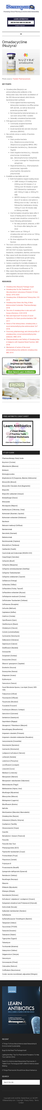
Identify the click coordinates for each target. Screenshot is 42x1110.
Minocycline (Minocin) (10, 796)
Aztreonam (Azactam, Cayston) (13, 514)
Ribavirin (5, 883)
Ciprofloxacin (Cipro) (9, 620)
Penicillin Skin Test (9, 844)
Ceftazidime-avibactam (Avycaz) (13, 593)
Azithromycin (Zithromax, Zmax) (13, 510)
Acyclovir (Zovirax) (8, 462)
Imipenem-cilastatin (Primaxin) (13, 733)
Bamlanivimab (7, 529)
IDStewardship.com (9, 1100)
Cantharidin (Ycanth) (9, 549)
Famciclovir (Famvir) (9, 683)
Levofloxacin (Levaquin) (10, 765)
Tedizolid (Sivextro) (9, 931)
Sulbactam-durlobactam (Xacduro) (14, 911)
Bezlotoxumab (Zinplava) (11, 541)
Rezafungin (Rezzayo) (10, 879)
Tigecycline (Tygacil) (9, 939)
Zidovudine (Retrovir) (9, 966)
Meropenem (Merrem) (10, 777)
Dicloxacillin (6, 652)
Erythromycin (6, 679)
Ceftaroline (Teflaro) (9, 585)
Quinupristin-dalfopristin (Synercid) (14, 871)
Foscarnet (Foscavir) (9, 706)
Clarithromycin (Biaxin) (10, 624)
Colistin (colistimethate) (10, 632)
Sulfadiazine (6, 915)
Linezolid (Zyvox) (8, 769)
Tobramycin (6, 943)
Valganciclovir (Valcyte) (10, 954)
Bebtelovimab (7, 537)
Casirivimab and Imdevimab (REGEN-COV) (17, 553)
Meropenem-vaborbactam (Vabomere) (15, 781)
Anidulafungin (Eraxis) (10, 498)
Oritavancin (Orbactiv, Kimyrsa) (13, 820)
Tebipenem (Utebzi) (9, 923)
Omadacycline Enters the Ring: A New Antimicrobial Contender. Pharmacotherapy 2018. (21, 305)
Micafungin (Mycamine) (10, 793)
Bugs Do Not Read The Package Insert (14, 1050)
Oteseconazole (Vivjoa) (10, 828)
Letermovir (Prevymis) (10, 761)
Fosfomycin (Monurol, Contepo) (13, 710)
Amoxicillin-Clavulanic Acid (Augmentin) (16, 486)
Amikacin (5, 470)
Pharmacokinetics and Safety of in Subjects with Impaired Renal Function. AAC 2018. (22, 342)
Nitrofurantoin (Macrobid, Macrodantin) (15, 812)
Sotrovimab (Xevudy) (9, 907)
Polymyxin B (6, 864)
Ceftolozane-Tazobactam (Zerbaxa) (14, 600)
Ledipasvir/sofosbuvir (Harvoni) (13, 753)
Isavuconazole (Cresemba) (11, 741)
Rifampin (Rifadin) (8, 891)
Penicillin (5, 840)
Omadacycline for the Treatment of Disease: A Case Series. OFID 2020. (22, 292)
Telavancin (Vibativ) (9, 935)
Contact (21, 1103)
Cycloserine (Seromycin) (11, 636)
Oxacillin (5, 832)
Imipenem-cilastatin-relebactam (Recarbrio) (17, 737)
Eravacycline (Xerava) (9, 671)
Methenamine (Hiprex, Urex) (12, 789)
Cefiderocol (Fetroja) (9, 581)
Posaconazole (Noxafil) (10, 868)
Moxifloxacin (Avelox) (10, 804)
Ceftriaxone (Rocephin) (10, 604)
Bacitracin (5, 521)
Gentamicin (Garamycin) (10, 718)
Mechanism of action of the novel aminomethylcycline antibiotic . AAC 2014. (22, 350)
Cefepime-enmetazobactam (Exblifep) (15, 569)
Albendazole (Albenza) (10, 466)
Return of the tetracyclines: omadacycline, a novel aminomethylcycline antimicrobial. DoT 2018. (22, 326)
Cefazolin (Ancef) (8, 561)
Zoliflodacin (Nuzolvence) (11, 970)
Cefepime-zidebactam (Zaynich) (13, 577)
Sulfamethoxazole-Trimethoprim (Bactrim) (17, 919)
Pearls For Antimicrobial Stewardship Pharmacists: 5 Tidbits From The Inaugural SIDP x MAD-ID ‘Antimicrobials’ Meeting (20, 1064)
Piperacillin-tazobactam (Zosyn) (13, 852)
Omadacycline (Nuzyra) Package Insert (20, 287)
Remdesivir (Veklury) (9, 875)
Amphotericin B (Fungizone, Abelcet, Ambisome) (19, 478)
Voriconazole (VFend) (10, 962)
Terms (37, 1100)
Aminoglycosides (8, 474)
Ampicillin (5, 490)
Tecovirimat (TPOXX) (9, 927)
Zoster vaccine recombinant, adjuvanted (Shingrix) (19, 974)
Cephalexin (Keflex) (9, 612)
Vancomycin (6, 958)
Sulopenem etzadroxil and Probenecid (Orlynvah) (19, 903)
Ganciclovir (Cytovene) (10, 714)
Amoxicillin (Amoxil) (9, 482)
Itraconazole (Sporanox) (10, 745)
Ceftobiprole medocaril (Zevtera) (13, 596)
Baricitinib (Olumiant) (9, 533)
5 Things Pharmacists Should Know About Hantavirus (19, 1070)
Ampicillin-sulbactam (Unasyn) (13, 494)
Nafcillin (5, 808)
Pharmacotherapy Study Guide (13, 458)
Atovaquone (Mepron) (10, 506)
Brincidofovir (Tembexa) (10, 545)
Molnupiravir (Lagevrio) (10, 800)
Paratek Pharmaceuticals (21, 79)
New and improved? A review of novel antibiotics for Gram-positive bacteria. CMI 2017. (21, 318)
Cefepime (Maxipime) (10, 565)
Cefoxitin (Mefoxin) (9, 608)
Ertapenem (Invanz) (9, 675)
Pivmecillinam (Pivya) (10, 856)
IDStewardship (21, 8)
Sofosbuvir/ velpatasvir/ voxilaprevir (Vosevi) (18, 899)
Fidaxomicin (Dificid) (9, 694)
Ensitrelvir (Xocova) (9, 668)
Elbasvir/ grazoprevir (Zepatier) (13, 664)
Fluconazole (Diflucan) (10, 698)
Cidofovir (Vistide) (8, 616)
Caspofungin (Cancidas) (10, 557)
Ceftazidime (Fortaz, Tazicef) (12, 589)
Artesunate (6, 502)
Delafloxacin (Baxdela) (10, 648)
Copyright (20, 1100)
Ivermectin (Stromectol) (10, 749)
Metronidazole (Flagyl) (10, 785)
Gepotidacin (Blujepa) (9, 721)
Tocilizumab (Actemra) (10, 946)
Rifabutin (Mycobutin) (9, 887)
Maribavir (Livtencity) (9, 773)
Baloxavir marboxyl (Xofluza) (12, 525)
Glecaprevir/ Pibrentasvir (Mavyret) (14, 725)
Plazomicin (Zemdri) (9, 860)
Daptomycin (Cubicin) (9, 644)
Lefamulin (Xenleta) (9, 757)
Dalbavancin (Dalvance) (10, 640)
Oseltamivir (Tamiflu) (9, 824)
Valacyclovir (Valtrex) (9, 950)
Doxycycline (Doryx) (9, 660)
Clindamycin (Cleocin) (9, 628)
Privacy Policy (28, 1100)
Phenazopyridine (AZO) (10, 848)
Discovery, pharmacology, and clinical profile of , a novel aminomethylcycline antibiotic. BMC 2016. (22, 334)
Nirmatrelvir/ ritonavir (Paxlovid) (13, 836)
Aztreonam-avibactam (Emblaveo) (14, 518)
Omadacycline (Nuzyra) (10, 816)
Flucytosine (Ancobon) (10, 702)
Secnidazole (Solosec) (10, 895)
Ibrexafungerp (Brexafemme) (12, 729)
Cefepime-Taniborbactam (11, 573)
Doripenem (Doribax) (9, 656)
